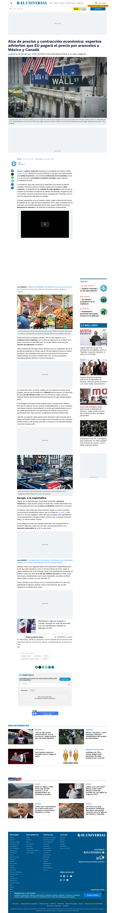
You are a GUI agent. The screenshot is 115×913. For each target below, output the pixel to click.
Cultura (12, 876)
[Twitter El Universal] (67, 876)
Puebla (62, 842)
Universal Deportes (16, 872)
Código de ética (44, 903)
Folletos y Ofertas (49, 839)
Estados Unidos (26, 656)
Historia (81, 903)
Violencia (53, 903)
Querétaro (63, 846)
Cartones (12, 867)
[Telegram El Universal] (61, 876)
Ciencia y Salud (14, 883)
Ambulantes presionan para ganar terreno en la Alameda (89, 313)
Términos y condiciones (54, 906)
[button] (97, 8)
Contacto (65, 906)
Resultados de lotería (47, 869)
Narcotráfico (14, 863)
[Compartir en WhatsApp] (12, 177)
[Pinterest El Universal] (64, 880)
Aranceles (37, 656)
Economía (13, 870)
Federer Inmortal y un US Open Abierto (89, 290)
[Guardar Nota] (12, 188)
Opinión (84, 281)
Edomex (62, 837)
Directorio (16, 903)
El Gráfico (46, 852)
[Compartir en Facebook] (12, 170)
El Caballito (84, 309)
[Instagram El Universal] (61, 880)
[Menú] (11, 3)
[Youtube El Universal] (71, 876)
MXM (51, 3)
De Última (29, 844)
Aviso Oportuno (48, 842)
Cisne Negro (30, 852)
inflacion (45, 658)
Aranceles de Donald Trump (30, 658)
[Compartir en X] (12, 174)
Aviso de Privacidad (71, 903)
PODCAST (62, 3)
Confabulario (14, 878)
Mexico (46, 656)
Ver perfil (21, 164)
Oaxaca (62, 839)
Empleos (46, 844)
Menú (11, 889)
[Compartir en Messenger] (12, 181)
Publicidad (60, 903)
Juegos (45, 861)
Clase (28, 837)
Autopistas (29, 848)
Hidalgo (62, 844)
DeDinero (46, 857)
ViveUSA (46, 859)
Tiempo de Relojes (32, 850)
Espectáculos (14, 874)
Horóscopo (46, 865)
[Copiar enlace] (12, 184)
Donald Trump (14, 857)
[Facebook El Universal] (64, 876)
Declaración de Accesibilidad (94, 903)
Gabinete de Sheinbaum (13, 851)
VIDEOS (56, 3)
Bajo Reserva (85, 296)
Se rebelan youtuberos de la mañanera (87, 301)
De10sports (46, 855)
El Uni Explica (14, 848)
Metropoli (13, 859)
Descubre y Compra (49, 837)
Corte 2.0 (12, 839)
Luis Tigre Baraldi (87, 286)
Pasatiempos (47, 863)
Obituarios (46, 846)
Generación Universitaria (47, 849)
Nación (12, 837)
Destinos (29, 846)
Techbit (12, 887)
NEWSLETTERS (70, 3)
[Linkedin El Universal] (67, 880)
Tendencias (13, 880)
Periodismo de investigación (14, 845)
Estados (12, 861)
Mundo (19, 159)
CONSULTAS (79, 3)
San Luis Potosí (65, 848)
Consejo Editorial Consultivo (29, 903)
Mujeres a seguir (15, 842)
